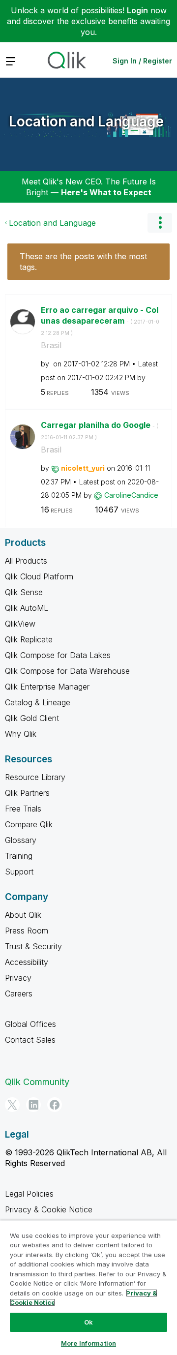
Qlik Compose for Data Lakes (58, 655)
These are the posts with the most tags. (83, 261)
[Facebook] (54, 1104)
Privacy (18, 978)
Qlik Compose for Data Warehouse (67, 671)
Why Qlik (20, 734)
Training (18, 856)
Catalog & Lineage (37, 702)
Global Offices (30, 1024)
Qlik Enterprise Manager (47, 687)
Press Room (26, 930)
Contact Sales (30, 1040)
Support (19, 871)
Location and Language (86, 121)
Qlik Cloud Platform (39, 576)
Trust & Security (33, 946)
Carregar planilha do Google (99, 430)
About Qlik (23, 915)
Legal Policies (29, 1194)
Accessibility (26, 962)
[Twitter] (12, 1104)
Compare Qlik (29, 824)
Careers (18, 993)
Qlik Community (37, 1082)
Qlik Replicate (29, 639)
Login (137, 10)
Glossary (20, 840)
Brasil (51, 345)
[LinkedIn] (33, 1104)
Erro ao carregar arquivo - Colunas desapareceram (100, 320)
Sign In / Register (142, 61)
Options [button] (160, 223)
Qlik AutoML (26, 608)
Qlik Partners (27, 793)
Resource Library (35, 777)
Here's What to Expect (106, 192)
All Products (26, 561)
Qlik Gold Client (32, 718)
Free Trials (23, 808)
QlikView (20, 624)
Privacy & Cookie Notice (48, 1209)
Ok (88, 1322)
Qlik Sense (24, 592)
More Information (88, 1343)
